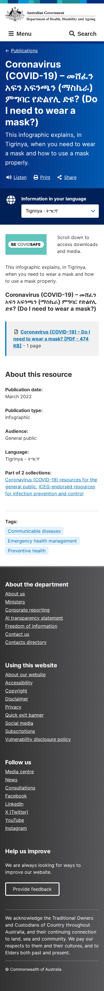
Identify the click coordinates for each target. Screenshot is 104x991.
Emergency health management (42, 541)
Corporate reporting (27, 610)
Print (45, 177)
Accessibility (19, 682)
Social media (19, 723)
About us (15, 594)
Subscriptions (20, 731)
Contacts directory (26, 642)
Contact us (17, 634)
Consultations (20, 788)
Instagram (16, 828)
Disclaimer (16, 699)
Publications (24, 50)
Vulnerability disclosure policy (38, 739)
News (11, 780)
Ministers (15, 602)
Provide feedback (32, 889)
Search (86, 34)
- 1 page (51, 339)
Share (70, 177)
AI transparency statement (34, 618)
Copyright (16, 691)
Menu (23, 34)
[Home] (52, 14)
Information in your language (53, 199)
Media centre (19, 771)
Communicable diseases (34, 531)
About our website (25, 674)
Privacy (13, 707)
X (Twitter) (16, 812)
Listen (20, 177)
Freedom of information (31, 626)
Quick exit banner (24, 715)
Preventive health (27, 551)
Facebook (16, 796)
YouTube (14, 820)
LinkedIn (14, 804)
